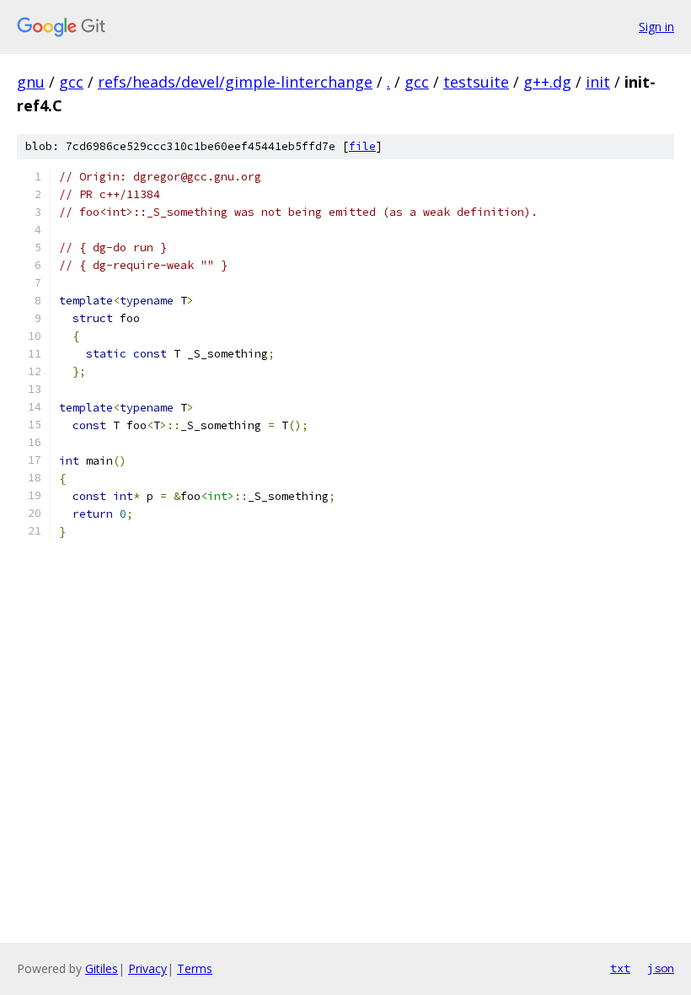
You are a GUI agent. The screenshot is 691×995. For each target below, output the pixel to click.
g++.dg (547, 82)
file (362, 146)
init (598, 82)
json (660, 968)
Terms (194, 968)
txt (620, 968)
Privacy (147, 968)
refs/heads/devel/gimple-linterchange (235, 82)
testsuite (476, 82)
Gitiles (101, 968)
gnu (31, 82)
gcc (71, 82)
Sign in (656, 27)
